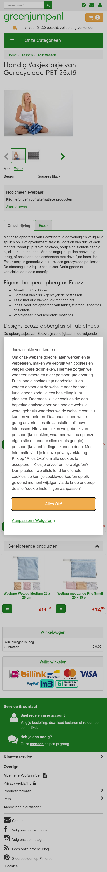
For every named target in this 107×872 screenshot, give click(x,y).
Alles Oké (53, 504)
